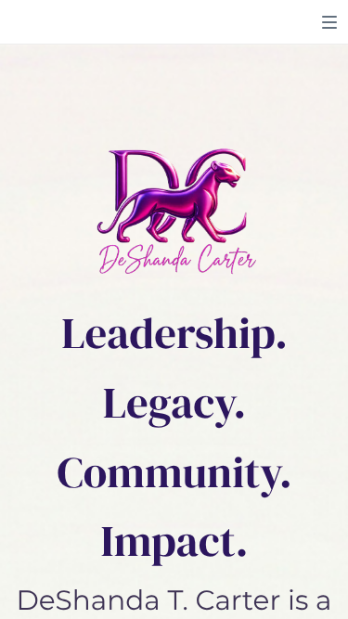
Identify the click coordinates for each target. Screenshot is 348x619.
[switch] (329, 22)
